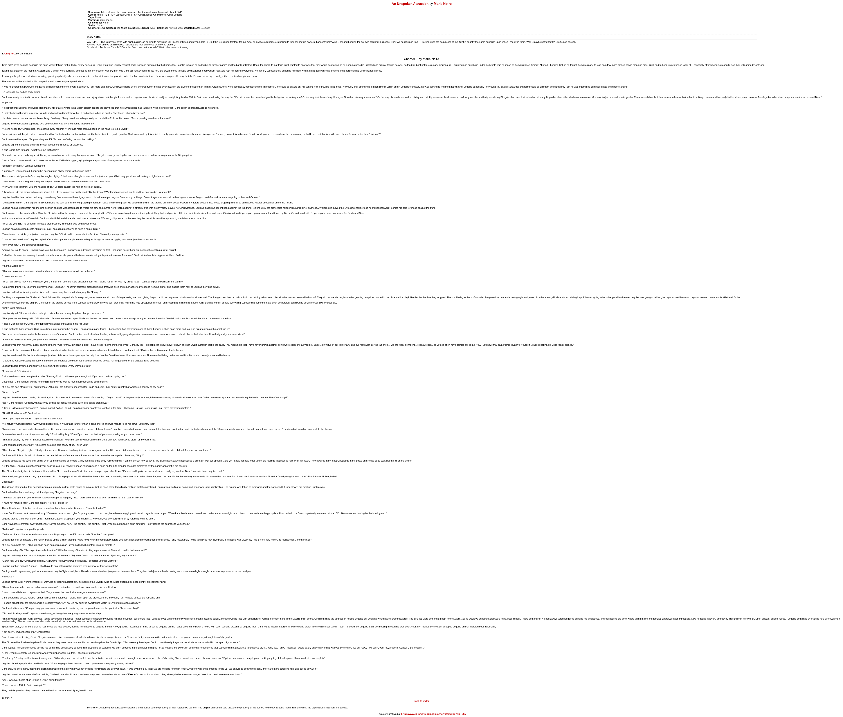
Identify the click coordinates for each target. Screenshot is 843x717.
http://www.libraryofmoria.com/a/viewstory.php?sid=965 (433, 714)
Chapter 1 (10, 53)
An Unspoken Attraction (410, 3)
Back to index (421, 701)
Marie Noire (443, 3)
